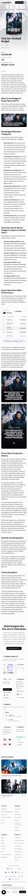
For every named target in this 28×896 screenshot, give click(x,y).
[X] (22, 872)
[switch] (10, 739)
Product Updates (5, 854)
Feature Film (18, 809)
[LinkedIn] (12, 872)
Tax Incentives (18, 846)
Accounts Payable (5, 817)
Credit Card (4, 814)
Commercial (18, 814)
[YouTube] (6, 872)
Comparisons (18, 837)
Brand (2, 843)
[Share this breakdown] (24, 311)
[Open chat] (4, 892)
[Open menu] (25, 2)
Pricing (3, 820)
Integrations (18, 854)
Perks (2, 823)
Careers (3, 846)
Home (2, 9)
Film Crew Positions (20, 843)
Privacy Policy (20, 876)
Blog (2, 840)
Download (23, 125)
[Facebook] (15, 872)
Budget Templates (19, 840)
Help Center (4, 857)
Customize (15, 892)
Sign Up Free (19, 2)
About (2, 837)
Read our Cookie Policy (19, 888)
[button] (10, 319)
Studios (17, 827)
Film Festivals (18, 851)
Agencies (17, 830)
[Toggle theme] (6, 876)
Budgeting (4, 809)
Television (17, 811)
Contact (3, 849)
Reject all (7, 892)
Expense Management (7, 811)
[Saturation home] (6, 2)
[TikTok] (19, 872)
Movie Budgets (10, 9)
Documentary (18, 817)
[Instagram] (9, 872)
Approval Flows (18, 857)
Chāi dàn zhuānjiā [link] (21, 9)
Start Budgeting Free (13, 648)
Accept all (22, 892)
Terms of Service (12, 876)
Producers (17, 820)
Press (2, 851)
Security (17, 860)
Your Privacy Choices (15, 879)
